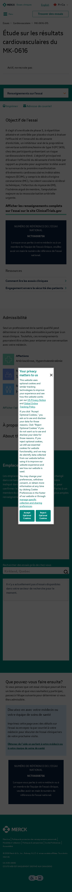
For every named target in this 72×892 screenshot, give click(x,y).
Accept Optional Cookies (27, 515)
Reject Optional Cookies (43, 515)
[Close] (51, 375)
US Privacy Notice (36, 400)
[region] (36, 446)
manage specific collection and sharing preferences (31, 503)
